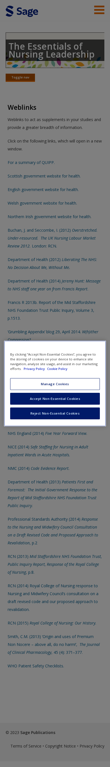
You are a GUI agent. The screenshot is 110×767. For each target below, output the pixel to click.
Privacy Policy (35, 369)
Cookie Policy (57, 369)
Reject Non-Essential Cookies (55, 413)
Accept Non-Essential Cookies (55, 398)
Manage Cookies (55, 384)
